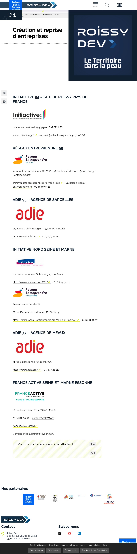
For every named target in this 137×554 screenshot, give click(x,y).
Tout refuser (53, 550)
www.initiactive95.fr (24, 135)
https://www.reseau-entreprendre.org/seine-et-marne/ (44, 320)
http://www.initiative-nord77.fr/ (30, 282)
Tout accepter (36, 550)
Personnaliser (71, 550)
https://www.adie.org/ (25, 236)
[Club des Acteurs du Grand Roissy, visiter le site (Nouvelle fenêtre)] (55, 498)
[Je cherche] (107, 5)
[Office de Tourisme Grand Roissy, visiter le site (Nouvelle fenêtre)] (109, 499)
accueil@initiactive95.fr (53, 135)
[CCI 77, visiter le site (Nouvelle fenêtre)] (82, 496)
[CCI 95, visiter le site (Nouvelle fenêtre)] (95, 495)
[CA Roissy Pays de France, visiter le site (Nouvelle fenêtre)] (28, 499)
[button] (4, 101)
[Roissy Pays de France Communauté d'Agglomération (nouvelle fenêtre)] (43, 15)
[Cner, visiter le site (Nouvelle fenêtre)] (41, 497)
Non (92, 444)
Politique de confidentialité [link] (94, 550)
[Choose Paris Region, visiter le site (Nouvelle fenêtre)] (68, 497)
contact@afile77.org (43, 418)
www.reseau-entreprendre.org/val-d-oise (36, 182)
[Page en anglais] (119, 5)
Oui (93, 453)
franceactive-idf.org (24, 425)
